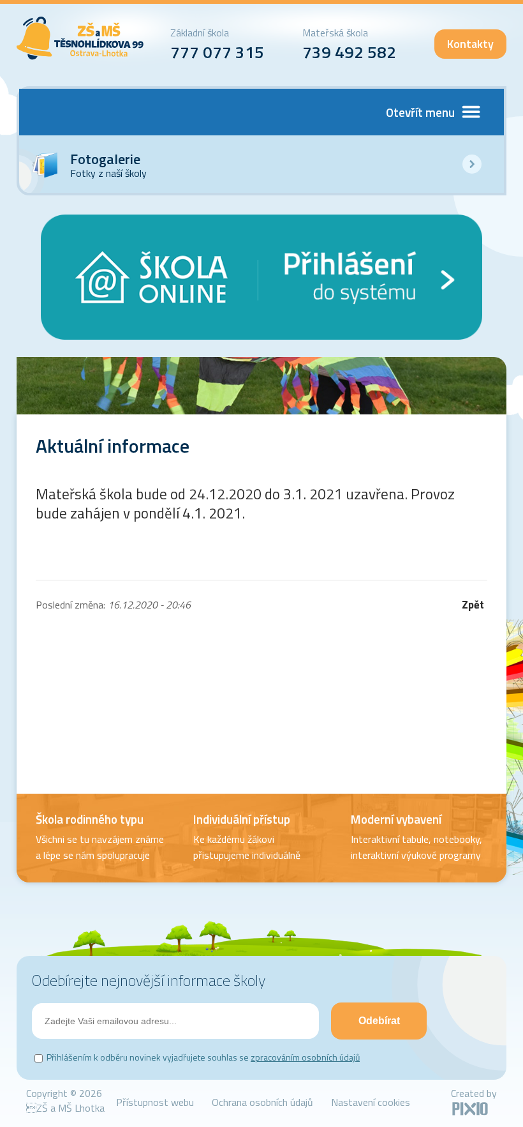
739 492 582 (349, 52)
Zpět (473, 604)
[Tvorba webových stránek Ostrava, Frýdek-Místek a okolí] (470, 1113)
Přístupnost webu (155, 1102)
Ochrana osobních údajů (262, 1102)
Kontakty (470, 43)
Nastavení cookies (370, 1102)
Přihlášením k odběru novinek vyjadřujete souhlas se (203, 1057)
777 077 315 (217, 52)
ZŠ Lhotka (80, 38)
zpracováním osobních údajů (305, 1057)
